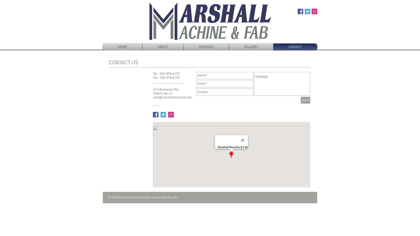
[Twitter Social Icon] (307, 11)
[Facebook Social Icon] (300, 11)
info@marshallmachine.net (172, 97)
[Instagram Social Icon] (314, 11)
